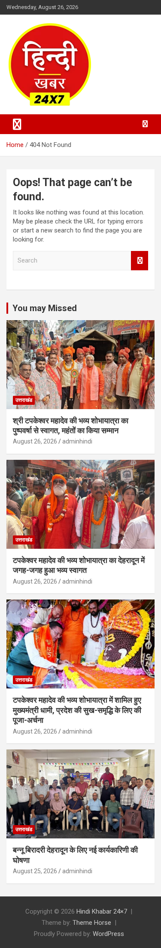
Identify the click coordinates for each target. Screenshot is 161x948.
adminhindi (77, 441)
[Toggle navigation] (17, 124)
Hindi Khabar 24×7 (101, 911)
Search (139, 260)
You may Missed (44, 308)
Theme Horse (92, 923)
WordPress (108, 934)
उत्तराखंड (23, 400)
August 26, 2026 (35, 441)
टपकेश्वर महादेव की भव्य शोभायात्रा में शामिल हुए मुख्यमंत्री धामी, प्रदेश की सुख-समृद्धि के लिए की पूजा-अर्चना (77, 710)
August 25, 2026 (35, 871)
